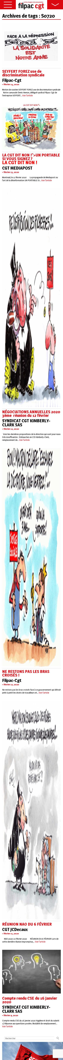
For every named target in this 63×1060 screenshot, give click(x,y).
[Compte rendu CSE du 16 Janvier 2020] (31, 992)
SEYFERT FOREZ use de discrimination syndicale (23, 73)
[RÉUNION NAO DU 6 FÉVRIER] (31, 918)
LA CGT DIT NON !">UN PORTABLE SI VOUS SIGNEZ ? (31, 159)
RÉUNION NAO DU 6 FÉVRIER (27, 924)
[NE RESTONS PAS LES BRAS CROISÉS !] (31, 665)
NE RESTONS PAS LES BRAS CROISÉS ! (25, 673)
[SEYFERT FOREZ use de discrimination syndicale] (31, 65)
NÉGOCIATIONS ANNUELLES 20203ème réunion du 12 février (31, 413)
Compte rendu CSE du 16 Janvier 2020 (29, 1000)
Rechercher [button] (57, 1038)
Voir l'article (27, 95)
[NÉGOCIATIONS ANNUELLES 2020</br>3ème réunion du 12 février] (31, 405)
